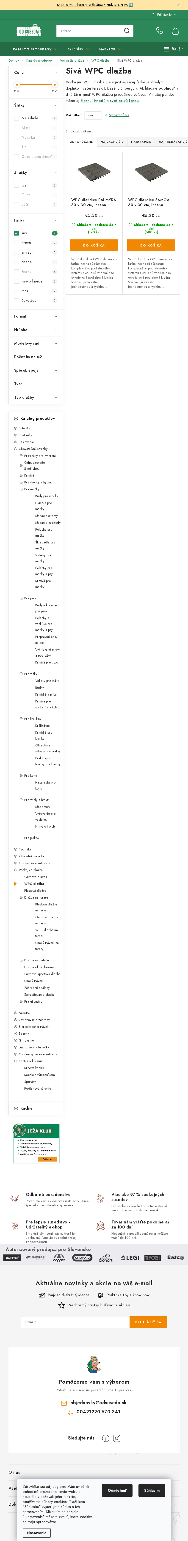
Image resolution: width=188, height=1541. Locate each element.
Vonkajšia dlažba (31, 870)
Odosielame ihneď (39, 156)
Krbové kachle (34, 1068)
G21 (39, 185)
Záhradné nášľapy (37, 987)
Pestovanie (26, 442)
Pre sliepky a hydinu (38, 482)
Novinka (39, 137)
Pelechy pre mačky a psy (44, 571)
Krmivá (29, 475)
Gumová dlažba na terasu (46, 920)
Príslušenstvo (33, 1001)
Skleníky (24, 428)
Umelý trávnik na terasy (47, 946)
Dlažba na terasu (36, 897)
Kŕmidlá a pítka (46, 694)
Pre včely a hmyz (36, 800)
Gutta (39, 194)
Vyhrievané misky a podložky (47, 652)
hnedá (39, 262)
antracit (39, 252)
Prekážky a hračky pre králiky (48, 761)
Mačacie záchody (48, 522)
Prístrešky (25, 435)
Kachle (27, 1108)
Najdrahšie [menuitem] (141, 142)
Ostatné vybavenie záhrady (38, 1054)
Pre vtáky (30, 674)
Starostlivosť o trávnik (34, 1026)
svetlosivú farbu (124, 100)
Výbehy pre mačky (43, 558)
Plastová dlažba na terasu (46, 907)
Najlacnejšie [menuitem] (112, 142)
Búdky (39, 687)
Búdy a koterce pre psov (46, 608)
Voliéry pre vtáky (47, 680)
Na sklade (39, 118)
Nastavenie (37, 1533)
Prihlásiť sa (148, 1322)
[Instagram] (116, 1438)
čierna (39, 271)
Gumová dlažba (35, 877)
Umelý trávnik (34, 981)
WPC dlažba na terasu (46, 933)
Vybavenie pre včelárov (45, 816)
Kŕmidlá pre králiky (43, 735)
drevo (39, 242)
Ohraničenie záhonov (34, 863)
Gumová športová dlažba (42, 974)
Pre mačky (31, 489)
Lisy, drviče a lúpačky (34, 1047)
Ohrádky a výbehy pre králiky (48, 748)
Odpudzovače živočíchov (34, 465)
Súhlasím (152, 1490)
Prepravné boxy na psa (46, 639)
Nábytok (24, 1013)
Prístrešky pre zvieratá (40, 455)
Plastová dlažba (35, 890)
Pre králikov (32, 718)
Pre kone (30, 775)
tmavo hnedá (39, 281)
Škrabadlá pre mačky (45, 545)
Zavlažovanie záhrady (34, 1019)
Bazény (24, 1033)
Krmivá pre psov (46, 662)
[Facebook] (105, 1438)
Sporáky (30, 1081)
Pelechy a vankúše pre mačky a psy (44, 624)
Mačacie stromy (46, 515)
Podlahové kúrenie (37, 1088)
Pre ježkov (31, 838)
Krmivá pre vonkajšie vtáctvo (47, 704)
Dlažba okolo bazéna (39, 967)
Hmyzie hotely (45, 826)
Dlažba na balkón (36, 960)
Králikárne (42, 725)
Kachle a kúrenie (31, 1061)
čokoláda (39, 300)
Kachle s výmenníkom (39, 1074)
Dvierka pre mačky (43, 506)
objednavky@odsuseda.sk (98, 1402)
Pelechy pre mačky (43, 532)
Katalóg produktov (38, 418)
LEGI (39, 204)
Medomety (42, 806)
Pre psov (30, 598)
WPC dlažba (34, 883)
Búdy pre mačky (46, 496)
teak (39, 290)
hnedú (100, 100)
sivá (39, 233)
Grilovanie (26, 1040)
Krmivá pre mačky (43, 584)
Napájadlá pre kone (45, 785)
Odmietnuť (117, 1490)
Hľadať (127, 31)
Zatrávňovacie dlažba (39, 994)
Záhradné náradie (31, 856)
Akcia (39, 127)
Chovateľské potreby (33, 449)
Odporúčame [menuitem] (81, 142)
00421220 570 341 (160, 31)
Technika (25, 849)
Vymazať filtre (119, 115)
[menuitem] (35, 49)
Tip (39, 147)
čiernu (86, 100)
